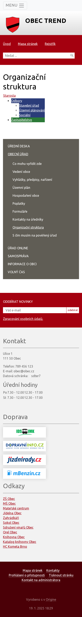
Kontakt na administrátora (41, 580)
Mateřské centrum (16, 508)
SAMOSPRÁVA (18, 256)
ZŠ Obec (9, 499)
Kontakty (53, 570)
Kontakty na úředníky (28, 219)
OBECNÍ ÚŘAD (18, 154)
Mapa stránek (28, 44)
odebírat (73, 310)
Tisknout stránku (61, 575)
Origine (51, 599)
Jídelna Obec (12, 513)
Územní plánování (32, 110)
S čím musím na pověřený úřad (35, 235)
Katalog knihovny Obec (19, 542)
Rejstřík (50, 44)
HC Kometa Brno (15, 546)
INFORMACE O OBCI (22, 264)
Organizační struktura (28, 227)
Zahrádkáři (11, 518)
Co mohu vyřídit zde (27, 163)
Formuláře (20, 211)
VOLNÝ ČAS (16, 272)
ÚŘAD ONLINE (18, 248)
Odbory (16, 101)
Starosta (9, 95)
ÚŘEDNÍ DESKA (19, 146)
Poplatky (19, 203)
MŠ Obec (9, 503)
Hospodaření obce (26, 195)
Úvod (7, 44)
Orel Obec (10, 532)
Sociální (24, 115)
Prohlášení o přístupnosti (27, 575)
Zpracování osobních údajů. (23, 319)
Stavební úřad (29, 105)
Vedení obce (21, 171)
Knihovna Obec (14, 537)
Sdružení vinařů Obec (18, 527)
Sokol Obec (11, 522)
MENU (12, 5)
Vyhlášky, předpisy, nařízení (32, 179)
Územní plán (21, 187)
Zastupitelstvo (21, 120)
